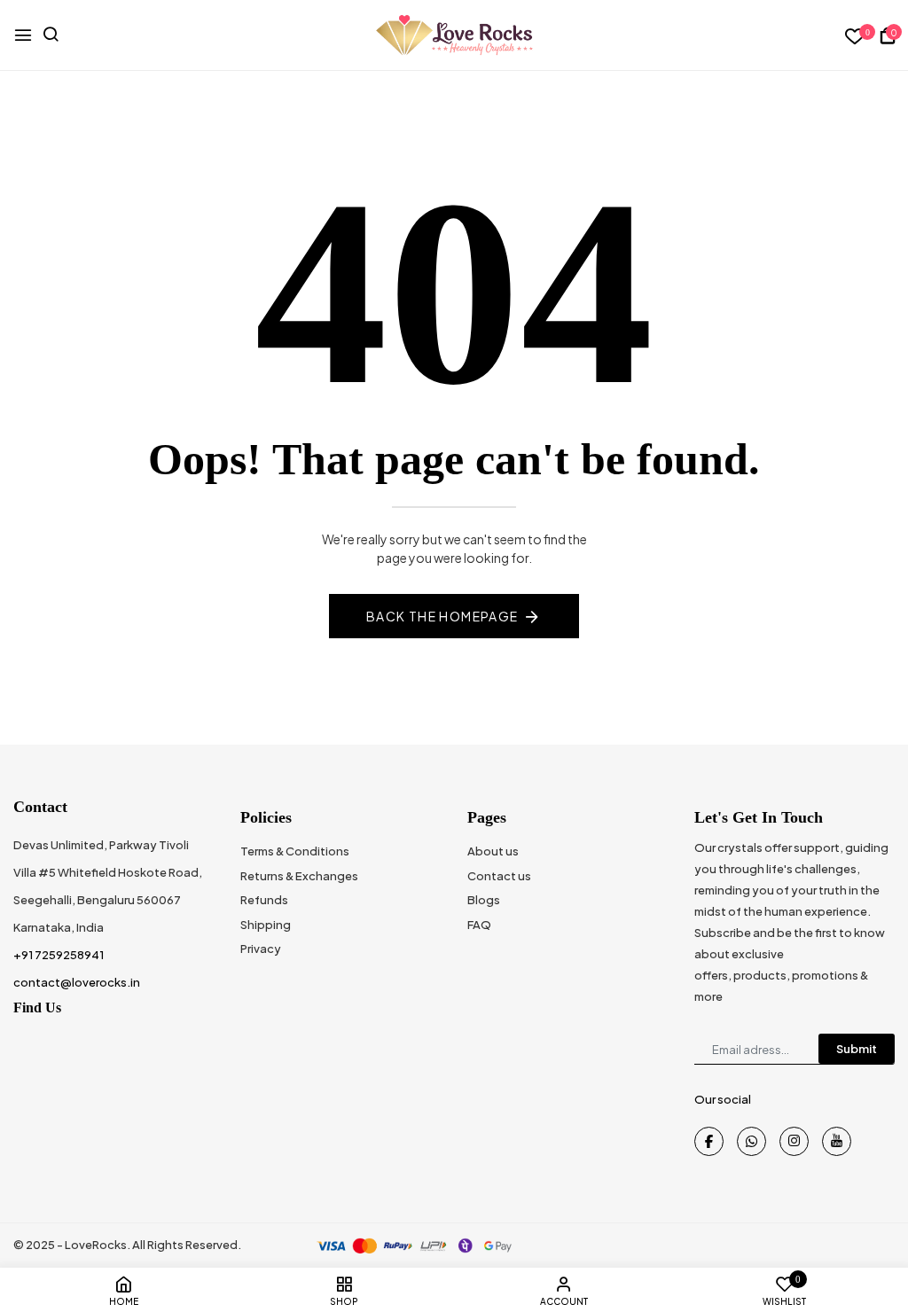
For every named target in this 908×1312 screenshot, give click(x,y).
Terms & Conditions (294, 851)
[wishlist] (855, 37)
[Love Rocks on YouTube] (836, 1141)
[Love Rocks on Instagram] (794, 1141)
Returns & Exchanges (299, 876)
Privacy (260, 948)
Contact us (499, 876)
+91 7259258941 (58, 955)
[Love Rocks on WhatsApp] (751, 1141)
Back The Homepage (442, 616)
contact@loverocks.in (76, 982)
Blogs (483, 900)
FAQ (479, 925)
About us (493, 851)
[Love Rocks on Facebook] (709, 1141)
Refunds (264, 900)
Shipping (265, 925)
